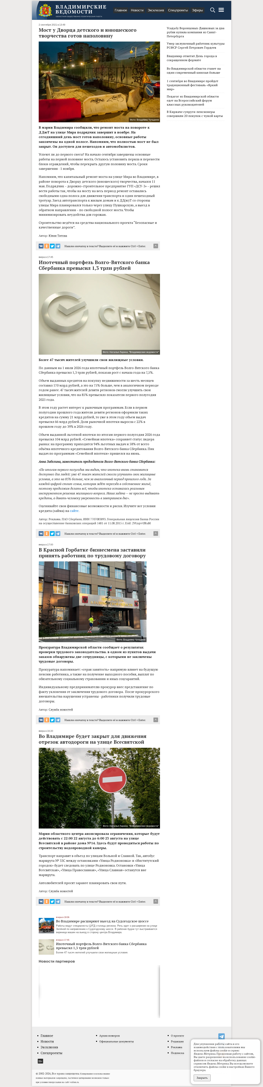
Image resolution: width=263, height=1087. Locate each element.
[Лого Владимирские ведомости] (72, 10)
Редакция (177, 1041)
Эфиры (197, 10)
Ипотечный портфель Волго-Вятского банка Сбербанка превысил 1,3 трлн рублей (101, 945)
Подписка (177, 1053)
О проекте (177, 1035)
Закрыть (202, 1077)
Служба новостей (61, 709)
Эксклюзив (156, 10)
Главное (121, 10)
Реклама (176, 1047)
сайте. (74, 510)
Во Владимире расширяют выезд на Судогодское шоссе (102, 921)
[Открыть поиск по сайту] (213, 12)
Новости (137, 10)
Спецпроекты (178, 10)
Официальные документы (116, 1041)
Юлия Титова (58, 236)
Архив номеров (109, 1035)
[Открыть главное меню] (221, 12)
